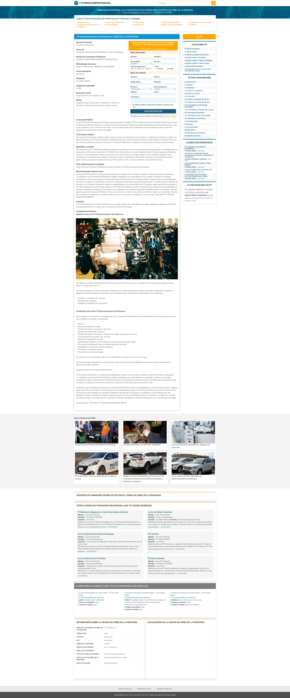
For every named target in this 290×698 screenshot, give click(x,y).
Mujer (171, 68)
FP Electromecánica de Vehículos (198, 170)
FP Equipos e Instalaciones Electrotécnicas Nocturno (196, 175)
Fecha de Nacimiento (137, 66)
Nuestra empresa (164, 689)
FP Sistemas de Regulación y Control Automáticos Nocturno (103, 512)
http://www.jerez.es (111, 647)
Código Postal (135, 82)
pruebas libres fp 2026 (200, 198)
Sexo (156, 66)
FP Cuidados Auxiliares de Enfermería (195, 148)
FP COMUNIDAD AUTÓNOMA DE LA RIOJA (199, 110)
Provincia (133, 87)
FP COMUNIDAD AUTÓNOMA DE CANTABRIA (196, 106)
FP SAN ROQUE (138, 25)
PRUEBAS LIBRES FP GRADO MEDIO (197, 63)
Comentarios (134, 97)
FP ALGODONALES (83, 22)
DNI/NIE (157, 61)
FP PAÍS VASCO (190, 130)
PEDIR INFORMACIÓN (153, 111)
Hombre (160, 68)
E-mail (156, 92)
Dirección (133, 77)
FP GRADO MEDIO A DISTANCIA (195, 57)
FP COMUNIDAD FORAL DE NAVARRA (197, 115)
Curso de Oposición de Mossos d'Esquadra (96, 534)
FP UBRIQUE (80, 27)
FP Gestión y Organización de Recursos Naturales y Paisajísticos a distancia (199, 155)
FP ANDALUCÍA (190, 82)
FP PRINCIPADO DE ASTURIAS (195, 133)
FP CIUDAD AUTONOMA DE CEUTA (197, 99)
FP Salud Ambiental (156, 558)
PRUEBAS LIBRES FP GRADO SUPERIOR (198, 60)
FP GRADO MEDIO (191, 52)
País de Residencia (160, 87)
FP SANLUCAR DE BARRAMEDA (172, 25)
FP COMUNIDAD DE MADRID (194, 113)
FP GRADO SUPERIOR (192, 49)
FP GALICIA (188, 124)
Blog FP (199, 37)
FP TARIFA (192, 25)
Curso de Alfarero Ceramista (160, 512)
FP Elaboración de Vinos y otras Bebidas (198, 164)
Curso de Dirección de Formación (92, 558)
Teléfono (133, 92)
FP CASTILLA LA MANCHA (194, 91)
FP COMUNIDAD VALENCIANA (195, 118)
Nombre (133, 56)
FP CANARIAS (189, 88)
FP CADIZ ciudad (138, 22)
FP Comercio (153, 534)
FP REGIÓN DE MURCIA (193, 136)
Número (157, 77)
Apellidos (157, 56)
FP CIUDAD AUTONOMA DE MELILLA (197, 102)
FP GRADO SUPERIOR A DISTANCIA (197, 55)
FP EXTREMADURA (191, 121)
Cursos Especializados (194, 66)
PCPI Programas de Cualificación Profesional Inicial (198, 70)
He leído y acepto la (153, 106)
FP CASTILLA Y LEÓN (192, 93)
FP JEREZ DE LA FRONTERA (170, 22)
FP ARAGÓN (189, 85)
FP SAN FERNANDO (111, 25)
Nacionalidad (134, 61)
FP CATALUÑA (190, 96)
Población (157, 82)
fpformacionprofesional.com (137, 695)
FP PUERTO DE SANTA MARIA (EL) (88, 25)
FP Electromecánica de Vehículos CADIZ (137, 12)
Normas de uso (125, 689)
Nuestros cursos (144, 689)
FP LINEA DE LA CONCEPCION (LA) (201, 22)
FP (119, 12)
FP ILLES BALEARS (191, 127)
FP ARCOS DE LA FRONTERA (114, 22)
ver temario (112, 527)
